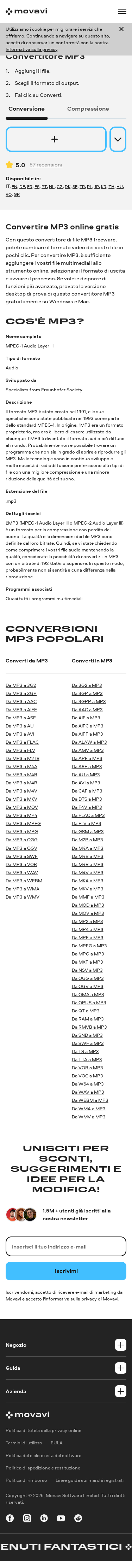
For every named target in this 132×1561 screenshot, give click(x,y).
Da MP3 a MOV (22, 807)
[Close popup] (121, 39)
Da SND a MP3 (87, 1035)
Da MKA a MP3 (87, 880)
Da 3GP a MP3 (87, 693)
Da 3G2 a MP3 (87, 685)
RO (9, 194)
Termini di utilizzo (24, 1443)
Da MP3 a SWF (22, 856)
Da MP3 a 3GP (21, 693)
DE (22, 186)
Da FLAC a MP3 (88, 815)
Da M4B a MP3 (87, 856)
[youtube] (61, 1519)
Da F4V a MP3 (87, 807)
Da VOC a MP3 (87, 1075)
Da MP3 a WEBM (24, 880)
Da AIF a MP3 (86, 717)
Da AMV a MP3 (88, 750)
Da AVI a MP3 (86, 782)
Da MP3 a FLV (20, 750)
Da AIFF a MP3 (87, 734)
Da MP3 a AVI (20, 734)
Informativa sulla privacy (31, 49)
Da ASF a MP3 (87, 766)
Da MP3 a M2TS (22, 758)
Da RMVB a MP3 (89, 1027)
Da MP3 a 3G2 (21, 685)
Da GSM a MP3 (88, 831)
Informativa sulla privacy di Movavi (81, 1299)
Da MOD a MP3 (88, 905)
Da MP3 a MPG (22, 831)
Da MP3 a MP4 (21, 815)
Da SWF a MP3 (88, 1043)
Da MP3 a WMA (22, 888)
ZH (111, 186)
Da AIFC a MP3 (87, 726)
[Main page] (26, 11)
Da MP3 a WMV (22, 897)
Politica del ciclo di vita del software (43, 1455)
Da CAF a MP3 (87, 791)
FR (29, 186)
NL (52, 186)
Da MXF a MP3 (87, 962)
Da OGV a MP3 (87, 986)
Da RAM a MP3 (88, 1019)
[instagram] (27, 1519)
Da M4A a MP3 (87, 848)
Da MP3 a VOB (21, 864)
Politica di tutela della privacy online (43, 1430)
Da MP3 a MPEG (23, 823)
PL (89, 186)
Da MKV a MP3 (87, 888)
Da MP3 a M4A (21, 766)
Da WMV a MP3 (89, 1116)
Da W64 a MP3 (88, 1084)
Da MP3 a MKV (21, 799)
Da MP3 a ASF (21, 717)
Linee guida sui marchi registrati (90, 1480)
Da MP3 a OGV (21, 848)
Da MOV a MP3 (88, 913)
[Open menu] (122, 11)
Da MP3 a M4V (21, 791)
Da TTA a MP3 (87, 1059)
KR (103, 186)
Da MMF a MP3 (88, 897)
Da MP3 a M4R (21, 782)
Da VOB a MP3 (87, 1067)
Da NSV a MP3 (87, 970)
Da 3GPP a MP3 (89, 701)
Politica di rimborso (26, 1480)
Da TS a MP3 (85, 1051)
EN (14, 186)
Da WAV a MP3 (88, 1092)
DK (67, 186)
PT (44, 186)
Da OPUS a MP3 (89, 1002)
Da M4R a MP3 (87, 864)
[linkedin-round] (44, 1519)
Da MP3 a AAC (21, 701)
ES (36, 186)
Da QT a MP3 (86, 1010)
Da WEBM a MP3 (90, 1100)
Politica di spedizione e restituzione (43, 1467)
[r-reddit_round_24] (78, 1519)
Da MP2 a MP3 (87, 921)
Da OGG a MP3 (88, 978)
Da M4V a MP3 (87, 872)
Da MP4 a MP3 (87, 929)
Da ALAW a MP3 (89, 742)
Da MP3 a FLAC (22, 742)
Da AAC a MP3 (87, 709)
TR (82, 186)
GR (17, 194)
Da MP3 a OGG (22, 839)
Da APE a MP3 (87, 758)
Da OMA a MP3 (88, 994)
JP (96, 186)
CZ (60, 186)
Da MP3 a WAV (22, 872)
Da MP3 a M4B (21, 774)
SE (75, 186)
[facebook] (10, 1519)
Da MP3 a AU (20, 726)
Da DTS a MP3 (87, 799)
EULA (57, 1443)
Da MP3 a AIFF (21, 709)
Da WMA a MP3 (89, 1108)
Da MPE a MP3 (87, 937)
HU (120, 186)
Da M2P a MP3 (87, 839)
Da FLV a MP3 (86, 823)
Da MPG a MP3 (88, 954)
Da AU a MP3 (86, 774)
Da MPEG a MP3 (89, 945)
